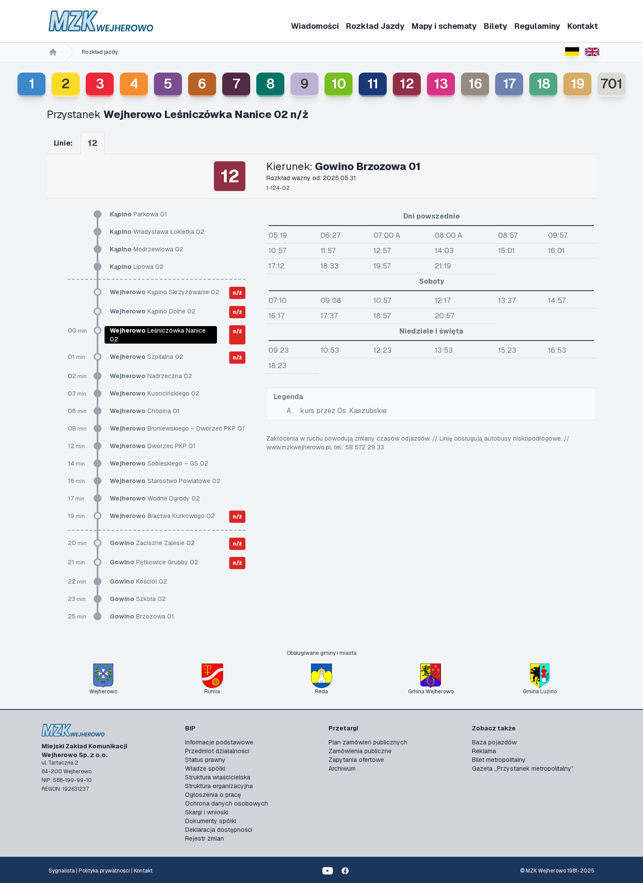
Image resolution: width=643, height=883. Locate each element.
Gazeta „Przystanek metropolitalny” (522, 768)
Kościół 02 (138, 581)
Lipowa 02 (137, 267)
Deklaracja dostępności (218, 830)
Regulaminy (537, 26)
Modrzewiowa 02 (146, 249)
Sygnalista (62, 870)
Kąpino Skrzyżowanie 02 (164, 292)
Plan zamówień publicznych (367, 742)
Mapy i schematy (444, 26)
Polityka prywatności (104, 870)
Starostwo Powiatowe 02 (165, 481)
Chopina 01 (145, 411)
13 (441, 83)
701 (611, 83)
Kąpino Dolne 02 (153, 311)
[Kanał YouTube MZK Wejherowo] (327, 871)
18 (543, 83)
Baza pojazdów (494, 742)
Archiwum (342, 768)
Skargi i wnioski (206, 812)
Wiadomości (315, 26)
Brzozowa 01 (142, 616)
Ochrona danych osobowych (226, 803)
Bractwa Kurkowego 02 (162, 516)
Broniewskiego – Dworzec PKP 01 (177, 428)
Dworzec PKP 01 (153, 446)
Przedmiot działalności (217, 751)
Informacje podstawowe (219, 742)
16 (475, 83)
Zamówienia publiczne (359, 751)
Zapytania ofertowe (356, 760)
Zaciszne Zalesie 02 (152, 543)
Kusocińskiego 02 (154, 393)
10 (339, 83)
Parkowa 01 (138, 214)
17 (509, 83)
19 (577, 83)
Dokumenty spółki (210, 821)
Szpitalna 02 (146, 357)
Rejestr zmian (204, 838)
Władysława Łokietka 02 (157, 232)
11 (372, 83)
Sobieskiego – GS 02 (159, 463)
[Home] (53, 52)
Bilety (495, 26)
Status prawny (205, 760)
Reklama (484, 751)
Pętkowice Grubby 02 (154, 562)
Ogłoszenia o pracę (213, 795)
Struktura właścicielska (217, 777)
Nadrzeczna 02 (151, 376)
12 (407, 83)
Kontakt (582, 26)
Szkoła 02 (138, 599)
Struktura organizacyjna (219, 786)
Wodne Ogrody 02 (155, 498)
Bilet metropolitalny (499, 760)
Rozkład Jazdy (375, 26)
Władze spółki (205, 768)
